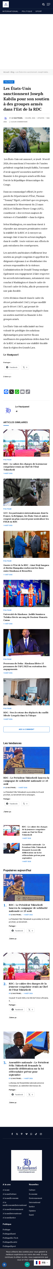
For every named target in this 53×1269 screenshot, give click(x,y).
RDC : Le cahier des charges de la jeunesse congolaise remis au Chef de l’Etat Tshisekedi (25, 466)
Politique (27, 11)
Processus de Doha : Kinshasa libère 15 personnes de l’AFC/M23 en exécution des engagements (24, 666)
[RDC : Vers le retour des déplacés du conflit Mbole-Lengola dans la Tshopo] (26, 691)
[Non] (49, 1258)
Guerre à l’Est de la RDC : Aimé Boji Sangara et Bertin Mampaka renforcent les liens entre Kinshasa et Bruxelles (26, 568)
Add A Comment (26, 729)
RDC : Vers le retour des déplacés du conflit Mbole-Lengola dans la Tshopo (25, 714)
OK (27, 1264)
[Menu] (48, 4)
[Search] (43, 4)
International (10, 11)
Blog (12, 72)
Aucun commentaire (19, 122)
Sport (39, 11)
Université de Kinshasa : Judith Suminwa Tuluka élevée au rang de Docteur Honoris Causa (25, 617)
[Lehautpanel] (6, 4)
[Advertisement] (26, 41)
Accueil (6, 72)
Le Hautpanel (17, 118)
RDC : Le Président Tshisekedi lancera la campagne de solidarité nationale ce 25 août (26, 780)
